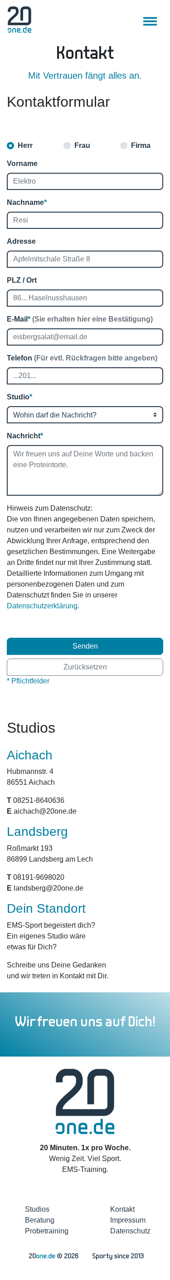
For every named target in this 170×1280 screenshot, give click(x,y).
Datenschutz (130, 1231)
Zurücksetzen (85, 667)
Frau (82, 145)
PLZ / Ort (22, 280)
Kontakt (122, 1209)
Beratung (39, 1220)
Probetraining (46, 1231)
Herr (25, 145)
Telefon (82, 358)
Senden (85, 646)
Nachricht (25, 436)
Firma (141, 145)
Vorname (22, 163)
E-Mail (80, 319)
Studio (19, 397)
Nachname (27, 202)
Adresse (21, 241)
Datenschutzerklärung (42, 606)
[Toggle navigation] (150, 21)
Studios (37, 1209)
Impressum (128, 1220)
